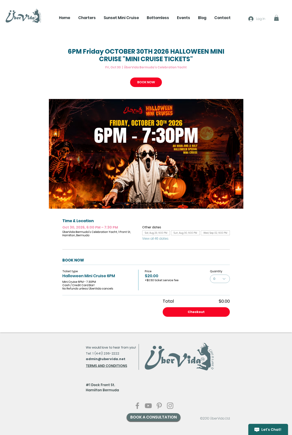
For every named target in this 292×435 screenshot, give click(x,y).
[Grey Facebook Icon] (137, 405)
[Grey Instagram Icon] (170, 405)
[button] (87, 18)
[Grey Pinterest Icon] (159, 405)
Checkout (196, 312)
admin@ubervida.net (105, 359)
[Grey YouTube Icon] (148, 405)
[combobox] (220, 279)
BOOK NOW (146, 82)
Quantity (216, 271)
